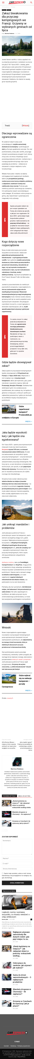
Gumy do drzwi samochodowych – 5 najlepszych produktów (22, 978)
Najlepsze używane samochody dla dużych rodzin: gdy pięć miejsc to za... (21, 935)
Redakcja (13, 1046)
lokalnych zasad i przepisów (21, 659)
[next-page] (6, 830)
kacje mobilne (9, 562)
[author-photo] (17, 766)
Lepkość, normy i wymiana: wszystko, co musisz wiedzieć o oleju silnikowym (16, 914)
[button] (3, 2)
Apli (3, 562)
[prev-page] (3, 830)
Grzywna (5, 449)
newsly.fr (10, 698)
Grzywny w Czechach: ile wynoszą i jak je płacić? (22, 1003)
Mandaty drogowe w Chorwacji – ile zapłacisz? (22, 991)
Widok (25, 125)
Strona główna (5, 7)
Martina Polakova (9, 33)
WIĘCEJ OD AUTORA (24, 796)
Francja (13, 7)
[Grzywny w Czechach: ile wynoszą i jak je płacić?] (6, 823)
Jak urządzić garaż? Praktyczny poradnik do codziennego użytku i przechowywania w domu (25, 746)
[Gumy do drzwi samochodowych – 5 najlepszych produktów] (6, 977)
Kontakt (6, 1046)
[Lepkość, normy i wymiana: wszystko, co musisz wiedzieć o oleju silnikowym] (17, 902)
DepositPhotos (21, 1056)
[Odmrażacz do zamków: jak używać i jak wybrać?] (6, 965)
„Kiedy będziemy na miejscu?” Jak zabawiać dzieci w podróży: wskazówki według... (22, 951)
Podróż (8, 10)
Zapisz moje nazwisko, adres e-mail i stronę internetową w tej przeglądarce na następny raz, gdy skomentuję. (17, 875)
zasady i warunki (26, 1055)
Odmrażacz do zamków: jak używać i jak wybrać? (22, 965)
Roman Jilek (5, 919)
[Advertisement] (17, 103)
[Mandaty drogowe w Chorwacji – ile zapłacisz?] (6, 814)
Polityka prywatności (23, 1046)
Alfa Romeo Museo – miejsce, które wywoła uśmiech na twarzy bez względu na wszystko (9, 745)
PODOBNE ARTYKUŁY (9, 796)
